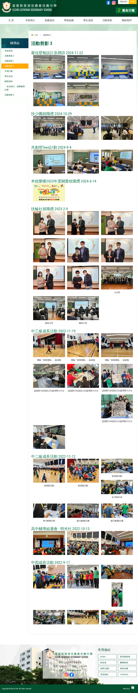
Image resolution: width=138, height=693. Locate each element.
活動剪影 (107, 20)
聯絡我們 (127, 20)
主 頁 (11, 20)
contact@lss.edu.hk (73, 670)
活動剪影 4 (9, 95)
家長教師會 (125, 656)
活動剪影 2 (9, 56)
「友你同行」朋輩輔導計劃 (15, 88)
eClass (103, 656)
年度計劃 (9, 71)
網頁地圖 (124, 668)
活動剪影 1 (9, 61)
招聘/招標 (104, 668)
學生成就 (88, 20)
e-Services (124, 674)
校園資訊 (49, 20)
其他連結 (104, 674)
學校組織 (69, 20)
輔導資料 (9, 81)
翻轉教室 (124, 662)
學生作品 (9, 76)
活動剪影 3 (9, 66)
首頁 (36, 35)
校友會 (103, 662)
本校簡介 (30, 20)
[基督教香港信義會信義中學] (29, 12)
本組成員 (9, 51)
